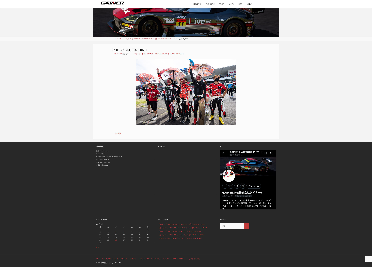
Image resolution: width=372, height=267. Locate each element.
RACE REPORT (106, 259)
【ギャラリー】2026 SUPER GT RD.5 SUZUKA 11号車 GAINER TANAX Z (182, 228)
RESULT (157, 259)
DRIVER (132, 259)
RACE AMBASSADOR (145, 259)
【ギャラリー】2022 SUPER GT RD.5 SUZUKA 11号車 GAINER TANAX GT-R (147, 39)
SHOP (174, 259)
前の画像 (118, 133)
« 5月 (98, 247)
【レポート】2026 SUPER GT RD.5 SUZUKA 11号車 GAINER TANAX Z (181, 224)
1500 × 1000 (118, 54)
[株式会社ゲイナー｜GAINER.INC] (112, 3)
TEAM (116, 259)
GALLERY (118, 39)
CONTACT (182, 259)
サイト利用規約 (194, 259)
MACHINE (124, 259)
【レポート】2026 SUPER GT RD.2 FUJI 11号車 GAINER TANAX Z (180, 238)
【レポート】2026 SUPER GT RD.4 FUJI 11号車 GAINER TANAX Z (180, 231)
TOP (97, 259)
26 (116, 240)
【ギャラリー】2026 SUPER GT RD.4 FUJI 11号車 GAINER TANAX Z (181, 235)
